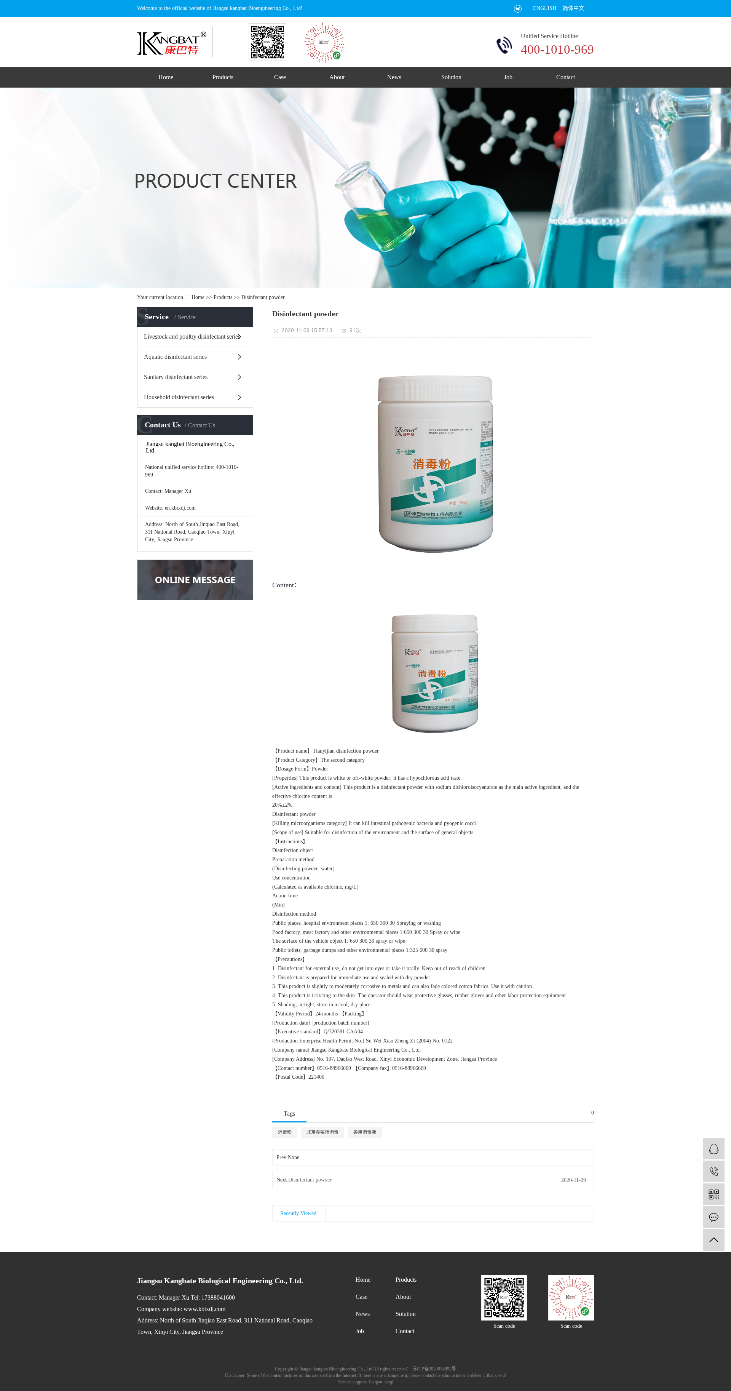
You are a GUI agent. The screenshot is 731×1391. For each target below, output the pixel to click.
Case (280, 77)
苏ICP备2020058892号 (434, 1369)
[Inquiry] (714, 1217)
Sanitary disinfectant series (175, 377)
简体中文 (573, 8)
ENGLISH (544, 8)
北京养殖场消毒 (322, 1132)
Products (222, 77)
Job (508, 77)
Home (165, 77)
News (394, 77)
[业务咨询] (714, 1148)
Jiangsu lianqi (380, 1382)
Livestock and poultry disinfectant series (192, 336)
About (337, 77)
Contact (565, 77)
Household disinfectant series (179, 397)
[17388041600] (714, 1171)
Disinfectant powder (263, 297)
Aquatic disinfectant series (175, 356)
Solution (451, 77)
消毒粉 (285, 1132)
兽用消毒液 (364, 1132)
